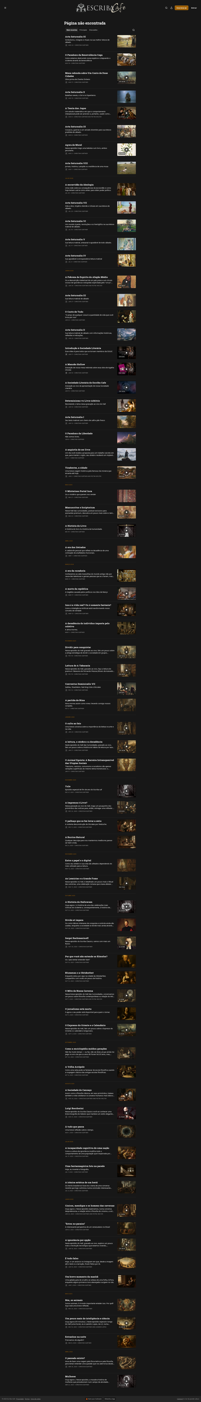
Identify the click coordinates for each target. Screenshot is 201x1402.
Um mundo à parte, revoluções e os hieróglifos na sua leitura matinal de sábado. (89, 225)
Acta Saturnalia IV (75, 255)
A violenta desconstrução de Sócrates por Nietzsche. (86, 824)
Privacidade (20, 1399)
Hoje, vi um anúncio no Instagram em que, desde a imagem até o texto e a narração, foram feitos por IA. (89, 1262)
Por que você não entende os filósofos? (86, 956)
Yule (67, 786)
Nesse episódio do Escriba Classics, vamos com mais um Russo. (87, 942)
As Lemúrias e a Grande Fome (81, 878)
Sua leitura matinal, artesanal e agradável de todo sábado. (88, 242)
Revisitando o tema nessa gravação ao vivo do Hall (85, 404)
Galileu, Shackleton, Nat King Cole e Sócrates (83, 687)
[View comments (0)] (82, 66)
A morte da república (76, 588)
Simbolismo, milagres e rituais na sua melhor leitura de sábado (87, 41)
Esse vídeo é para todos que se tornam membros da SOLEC (88, 351)
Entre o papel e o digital (78, 860)
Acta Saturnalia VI (75, 221)
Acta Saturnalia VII (76, 202)
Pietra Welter (96, 117)
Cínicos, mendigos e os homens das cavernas (89, 1205)
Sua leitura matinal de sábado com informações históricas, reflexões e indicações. (88, 334)
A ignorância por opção (78, 1240)
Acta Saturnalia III (75, 295)
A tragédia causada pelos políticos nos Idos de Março (86, 592)
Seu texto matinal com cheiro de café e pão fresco (85, 420)
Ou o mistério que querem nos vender (80, 494)
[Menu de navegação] (5, 7)
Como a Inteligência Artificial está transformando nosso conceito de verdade (87, 609)
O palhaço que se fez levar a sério (83, 820)
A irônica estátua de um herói (81, 1182)
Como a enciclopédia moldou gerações (86, 1048)
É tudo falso (71, 1258)
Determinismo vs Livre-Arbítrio (82, 400)
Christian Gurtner (81, 45)
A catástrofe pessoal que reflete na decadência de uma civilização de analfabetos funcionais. (87, 551)
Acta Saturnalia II (75, 329)
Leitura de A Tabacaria (77, 665)
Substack (180, 1399)
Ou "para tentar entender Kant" (77, 959)
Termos (27, 1399)
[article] (100, 42)
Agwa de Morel (73, 144)
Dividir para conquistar (78, 647)
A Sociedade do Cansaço (78, 1090)
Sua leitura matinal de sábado (77, 298)
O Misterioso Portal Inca (78, 491)
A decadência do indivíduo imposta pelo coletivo (87, 625)
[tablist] (82, 30)
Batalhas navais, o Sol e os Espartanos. (80, 95)
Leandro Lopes (100, 1327)
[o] (126, 77)
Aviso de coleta (35, 1399)
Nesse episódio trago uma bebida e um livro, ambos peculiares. (86, 149)
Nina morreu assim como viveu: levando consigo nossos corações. (87, 704)
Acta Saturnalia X (75, 92)
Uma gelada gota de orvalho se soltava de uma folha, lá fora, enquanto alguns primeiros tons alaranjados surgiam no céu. (89, 1281)
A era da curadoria (75, 570)
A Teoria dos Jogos (75, 108)
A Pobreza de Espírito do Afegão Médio (86, 277)
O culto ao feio (73, 723)
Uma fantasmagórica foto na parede (85, 1166)
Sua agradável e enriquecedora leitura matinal (83, 259)
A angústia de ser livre (77, 449)
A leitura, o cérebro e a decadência (83, 741)
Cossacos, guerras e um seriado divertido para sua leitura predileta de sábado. (88, 131)
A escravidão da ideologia (79, 184)
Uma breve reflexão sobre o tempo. (79, 1130)
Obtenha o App (110, 1399)
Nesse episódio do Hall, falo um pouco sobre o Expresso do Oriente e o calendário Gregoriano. (89, 1029)
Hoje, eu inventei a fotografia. (77, 1169)
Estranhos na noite (75, 1336)
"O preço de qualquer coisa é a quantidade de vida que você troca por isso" (89, 316)
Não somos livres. (72, 436)
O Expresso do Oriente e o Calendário (85, 1025)
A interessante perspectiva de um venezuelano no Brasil (87, 1227)
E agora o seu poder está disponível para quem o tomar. (87, 1012)
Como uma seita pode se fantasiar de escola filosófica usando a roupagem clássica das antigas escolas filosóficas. (89, 1071)
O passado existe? (75, 1358)
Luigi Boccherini (74, 1108)
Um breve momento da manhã (81, 1276)
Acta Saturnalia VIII (76, 163)
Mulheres (70, 1376)
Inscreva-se (182, 8)
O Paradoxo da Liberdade (78, 433)
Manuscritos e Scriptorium (80, 507)
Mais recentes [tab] (72, 30)
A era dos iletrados (75, 547)
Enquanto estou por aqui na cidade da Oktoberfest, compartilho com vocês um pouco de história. (85, 977)
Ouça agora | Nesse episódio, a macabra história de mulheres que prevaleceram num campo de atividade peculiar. (86, 1380)
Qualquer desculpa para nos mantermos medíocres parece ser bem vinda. (88, 841)
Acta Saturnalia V (75, 239)
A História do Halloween (78, 901)
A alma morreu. (71, 629)
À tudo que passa (74, 1126)
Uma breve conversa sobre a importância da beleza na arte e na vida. (89, 727)
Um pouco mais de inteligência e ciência (87, 1318)
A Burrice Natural (75, 837)
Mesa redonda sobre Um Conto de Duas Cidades (86, 74)
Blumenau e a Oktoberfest (79, 972)
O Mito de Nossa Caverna (79, 990)
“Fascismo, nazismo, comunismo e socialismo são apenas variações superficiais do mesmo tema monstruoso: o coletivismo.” (88, 767)
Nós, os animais (74, 1300)
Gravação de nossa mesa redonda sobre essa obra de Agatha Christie (89, 368)
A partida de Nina (75, 700)
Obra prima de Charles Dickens (77, 79)
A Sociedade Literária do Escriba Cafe (85, 382)
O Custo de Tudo (74, 311)
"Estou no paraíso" (75, 1223)
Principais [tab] (83, 30)
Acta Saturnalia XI (75, 36)
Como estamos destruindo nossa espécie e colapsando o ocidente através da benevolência (87, 59)
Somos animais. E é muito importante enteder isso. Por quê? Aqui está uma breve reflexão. (89, 1304)
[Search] (166, 7)
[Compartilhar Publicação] (171, 7)
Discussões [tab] (93, 30)
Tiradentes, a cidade (76, 467)
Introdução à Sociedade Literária (83, 348)
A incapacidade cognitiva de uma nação (87, 1147)
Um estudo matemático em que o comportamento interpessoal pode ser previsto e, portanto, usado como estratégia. (87, 112)
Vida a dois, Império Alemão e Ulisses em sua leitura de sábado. (87, 207)
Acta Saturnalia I (74, 417)
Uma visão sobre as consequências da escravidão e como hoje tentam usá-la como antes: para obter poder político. (88, 189)
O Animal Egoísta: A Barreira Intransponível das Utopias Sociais (89, 762)
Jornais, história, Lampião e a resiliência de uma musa (86, 166)
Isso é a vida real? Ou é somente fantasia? (88, 605)
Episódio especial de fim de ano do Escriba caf (83, 789)
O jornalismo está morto (78, 1008)
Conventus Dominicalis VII (80, 683)
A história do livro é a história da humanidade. (83, 529)
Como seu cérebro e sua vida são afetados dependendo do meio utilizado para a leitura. (88, 864)
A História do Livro (75, 525)
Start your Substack (95, 1399)
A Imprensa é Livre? (76, 802)
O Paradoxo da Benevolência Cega (83, 54)
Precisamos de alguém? (74, 1340)
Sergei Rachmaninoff (77, 938)
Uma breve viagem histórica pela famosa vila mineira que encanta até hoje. (88, 472)
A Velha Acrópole (74, 1066)
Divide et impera (74, 920)
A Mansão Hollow (75, 364)
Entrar (194, 8)
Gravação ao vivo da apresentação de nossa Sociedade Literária (87, 387)
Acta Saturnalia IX (75, 126)
